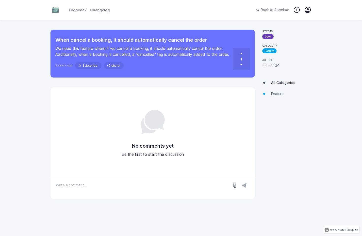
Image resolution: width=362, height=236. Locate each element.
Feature (269, 50)
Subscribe (90, 65)
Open (268, 36)
